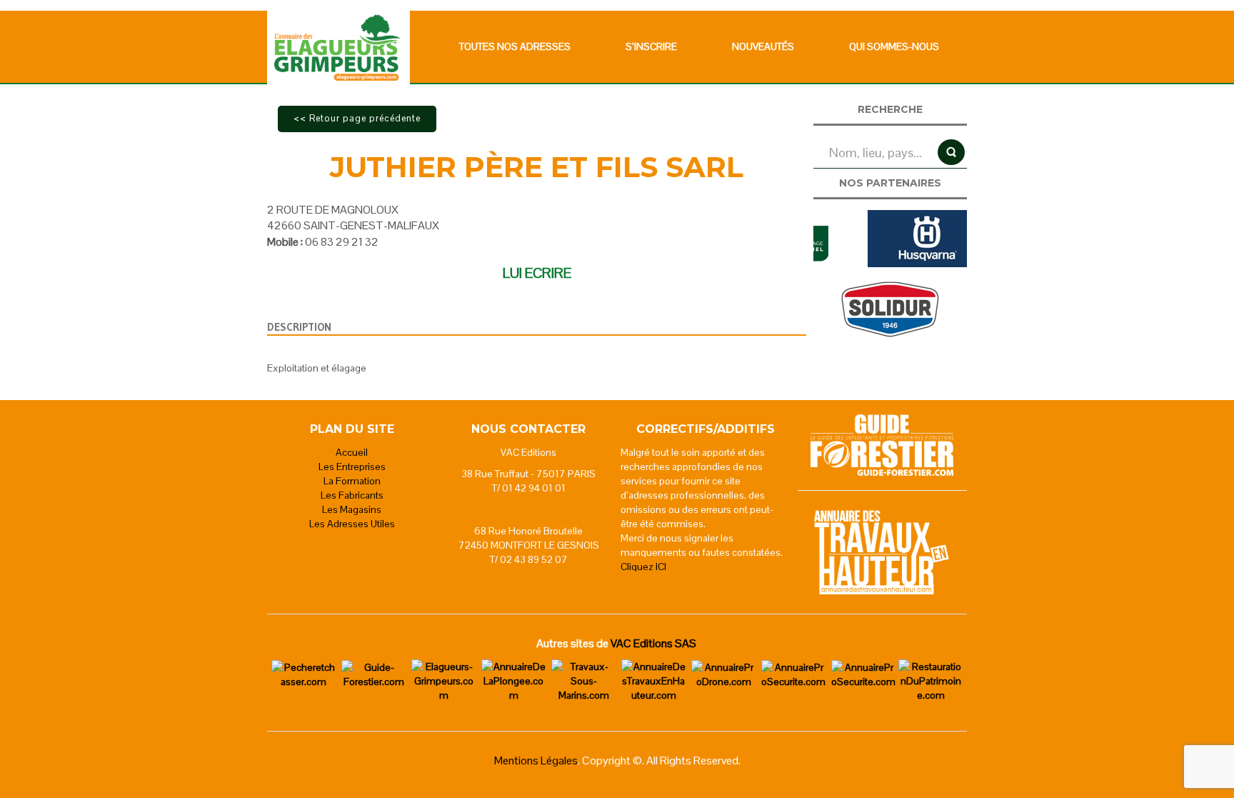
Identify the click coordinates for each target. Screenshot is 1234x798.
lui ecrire (537, 273)
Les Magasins (351, 509)
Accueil (352, 452)
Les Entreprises (352, 466)
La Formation (352, 480)
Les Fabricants (352, 495)
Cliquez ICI (643, 566)
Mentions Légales (536, 760)
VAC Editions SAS (653, 643)
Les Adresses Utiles (352, 523)
